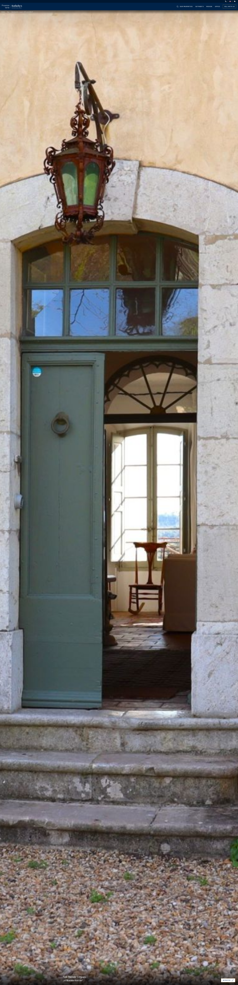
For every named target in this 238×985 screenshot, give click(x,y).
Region (209, 6)
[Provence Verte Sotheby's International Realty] (12, 6)
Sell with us (229, 6)
